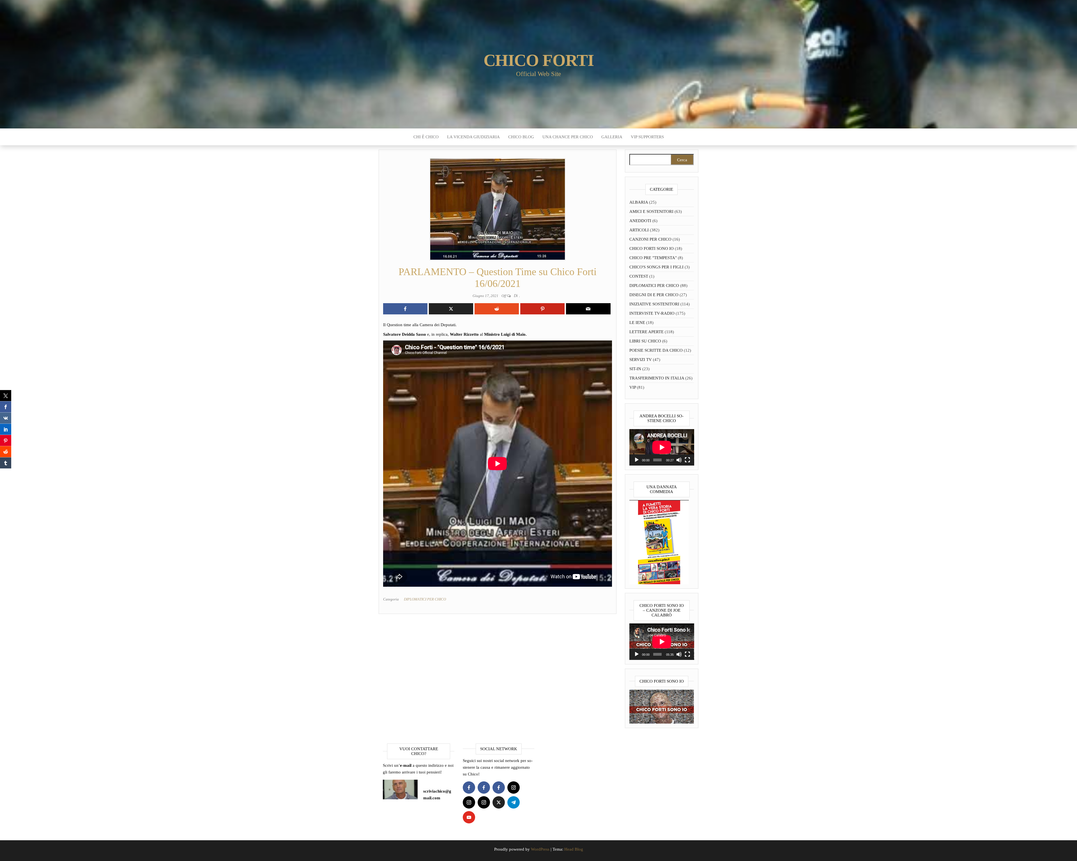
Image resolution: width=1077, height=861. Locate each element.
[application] (661, 447)
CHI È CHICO (426, 137)
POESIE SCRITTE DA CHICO (656, 350)
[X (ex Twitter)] (499, 802)
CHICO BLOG (521, 137)
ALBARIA (638, 202)
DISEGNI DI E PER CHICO (653, 295)
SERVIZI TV (640, 359)
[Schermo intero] (687, 460)
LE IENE (637, 322)
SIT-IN (635, 369)
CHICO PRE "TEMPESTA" (653, 257)
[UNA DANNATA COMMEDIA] (659, 541)
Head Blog (573, 849)
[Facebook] (469, 787)
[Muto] (679, 460)
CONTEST (638, 276)
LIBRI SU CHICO (645, 341)
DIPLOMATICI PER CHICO (425, 599)
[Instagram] (513, 787)
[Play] (636, 460)
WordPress (540, 849)
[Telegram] (513, 802)
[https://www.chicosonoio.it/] (661, 706)
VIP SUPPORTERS (647, 137)
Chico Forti (539, 60)
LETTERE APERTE (646, 332)
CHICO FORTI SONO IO (651, 248)
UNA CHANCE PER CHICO (567, 137)
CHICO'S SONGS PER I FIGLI (656, 267)
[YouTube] (469, 817)
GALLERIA (611, 137)
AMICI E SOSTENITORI (651, 211)
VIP (632, 387)
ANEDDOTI (640, 220)
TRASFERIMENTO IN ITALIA (656, 378)
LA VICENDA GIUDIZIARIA (473, 137)
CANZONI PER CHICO (650, 239)
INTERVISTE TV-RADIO (652, 313)
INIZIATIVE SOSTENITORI (654, 304)
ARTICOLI (639, 230)
